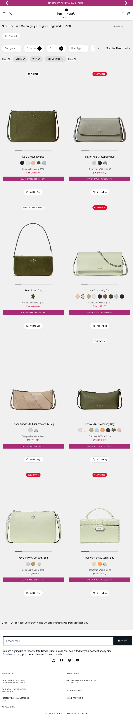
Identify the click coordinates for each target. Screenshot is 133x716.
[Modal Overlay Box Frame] (66, 358)
